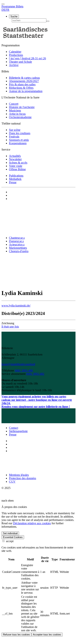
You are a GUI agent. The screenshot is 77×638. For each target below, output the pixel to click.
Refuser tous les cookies (16, 634)
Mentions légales (19, 474)
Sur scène (14, 129)
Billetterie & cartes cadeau (24, 77)
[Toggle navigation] (2, 4)
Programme (8, 6)
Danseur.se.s (16, 241)
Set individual (10, 533)
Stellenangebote (18, 431)
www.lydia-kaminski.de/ (15, 305)
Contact (13, 427)
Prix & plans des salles (22, 84)
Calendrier (15, 51)
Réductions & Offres (21, 87)
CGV (12, 481)
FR (7, 9)
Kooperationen (18, 143)
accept (9, 541)
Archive (14, 65)
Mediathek (15, 179)
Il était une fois (10, 326)
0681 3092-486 (24, 370)
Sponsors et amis (19, 139)
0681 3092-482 (35, 373)
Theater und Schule (20, 61)
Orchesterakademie (20, 117)
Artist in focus (17, 113)
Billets (19, 6)
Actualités (15, 155)
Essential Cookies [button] (13, 537)
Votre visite (15, 166)
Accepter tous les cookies (47, 634)
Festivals (14, 136)
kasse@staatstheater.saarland (18, 364)
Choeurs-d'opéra (18, 251)
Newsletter (15, 159)
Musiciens (15, 110)
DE (3, 9)
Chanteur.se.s (17, 237)
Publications (16, 175)
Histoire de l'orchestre (22, 107)
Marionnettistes (18, 247)
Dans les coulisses (19, 133)
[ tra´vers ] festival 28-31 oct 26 (27, 58)
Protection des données (22, 478)
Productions (16, 55)
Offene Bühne (17, 169)
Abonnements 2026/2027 (24, 81)
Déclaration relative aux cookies (32, 523)
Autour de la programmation (25, 91)
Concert (13, 103)
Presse (12, 182)
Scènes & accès (18, 162)
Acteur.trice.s (16, 244)
